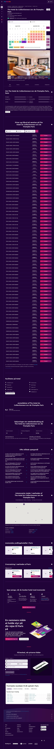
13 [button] (17, 36)
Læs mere (35, 364)
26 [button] (15, 41)
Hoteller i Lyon (31, 698)
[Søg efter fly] (1, 5)
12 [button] (15, 36)
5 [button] (41, 31)
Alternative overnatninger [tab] (18, 688)
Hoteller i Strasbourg (32, 695)
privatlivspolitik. (7, 675)
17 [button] (36, 36)
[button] (2, 1)
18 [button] (12, 39)
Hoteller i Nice (9, 694)
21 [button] (20, 39)
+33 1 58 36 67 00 (11, 16)
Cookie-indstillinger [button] (8, 368)
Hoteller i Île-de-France (28, 6)
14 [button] (20, 36)
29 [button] (22, 41)
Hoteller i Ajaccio (9, 695)
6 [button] (17, 34)
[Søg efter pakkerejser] (1, 11)
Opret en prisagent (44, 599)
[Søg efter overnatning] (1, 7)
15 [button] (22, 36)
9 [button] (25, 34)
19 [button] (15, 39)
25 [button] (12, 41)
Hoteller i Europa (14, 6)
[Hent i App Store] (43, 730)
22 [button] (22, 39)
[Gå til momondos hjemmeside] (7, 1)
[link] (17, 576)
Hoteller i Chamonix (10, 701)
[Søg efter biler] (1, 9)
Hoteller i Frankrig (21, 6)
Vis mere (50, 568)
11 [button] (12, 36)
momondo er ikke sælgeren (11, 714)
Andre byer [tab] (9, 688)
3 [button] (36, 31)
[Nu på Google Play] (43, 727)
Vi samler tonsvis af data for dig (12, 716)
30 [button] (25, 41)
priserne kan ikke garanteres (25, 711)
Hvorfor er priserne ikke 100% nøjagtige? (14, 718)
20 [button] (17, 39)
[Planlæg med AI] (1, 14)
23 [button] (25, 39)
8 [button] (31, 34)
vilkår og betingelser (23, 674)
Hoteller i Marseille (10, 697)
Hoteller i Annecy (9, 698)
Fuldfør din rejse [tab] (34, 688)
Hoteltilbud (9, 6)
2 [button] (25, 31)
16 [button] (25, 36)
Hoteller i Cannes (32, 694)
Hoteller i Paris (35, 6)
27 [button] (17, 41)
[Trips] (1, 17)
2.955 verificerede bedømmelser (20, 18)
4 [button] (12, 34)
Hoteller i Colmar (32, 697)
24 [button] (10, 41)
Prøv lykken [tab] (27, 688)
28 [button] (20, 41)
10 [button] (36, 34)
